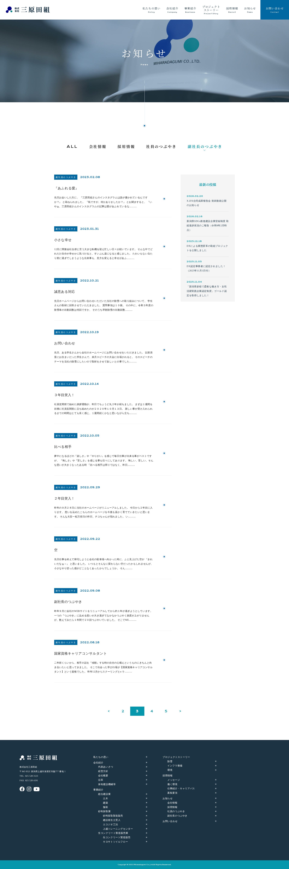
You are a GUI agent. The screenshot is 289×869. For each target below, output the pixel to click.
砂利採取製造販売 (113, 815)
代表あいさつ (105, 767)
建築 (105, 802)
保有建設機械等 (107, 784)
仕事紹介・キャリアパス (181, 788)
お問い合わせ (170, 821)
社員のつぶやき (176, 811)
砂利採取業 (104, 811)
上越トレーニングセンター (118, 828)
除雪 (169, 761)
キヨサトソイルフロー (115, 841)
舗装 (105, 807)
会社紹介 (98, 762)
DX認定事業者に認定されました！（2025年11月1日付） (206, 268)
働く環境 (172, 784)
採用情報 (172, 807)
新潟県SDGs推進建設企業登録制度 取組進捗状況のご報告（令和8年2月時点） (208, 225)
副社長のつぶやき (177, 815)
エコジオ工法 (110, 824)
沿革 (100, 780)
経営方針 (103, 771)
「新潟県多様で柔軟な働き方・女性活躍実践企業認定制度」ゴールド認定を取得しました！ (207, 291)
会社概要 (103, 775)
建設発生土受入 (111, 820)
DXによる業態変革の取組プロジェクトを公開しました (207, 248)
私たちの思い (100, 757)
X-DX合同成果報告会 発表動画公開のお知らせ (207, 203)
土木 (105, 798)
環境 (169, 770)
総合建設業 (104, 794)
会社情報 (172, 802)
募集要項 (172, 793)
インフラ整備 (174, 765)
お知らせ (168, 798)
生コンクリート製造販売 (117, 837)
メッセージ (173, 780)
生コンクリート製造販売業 (113, 833)
